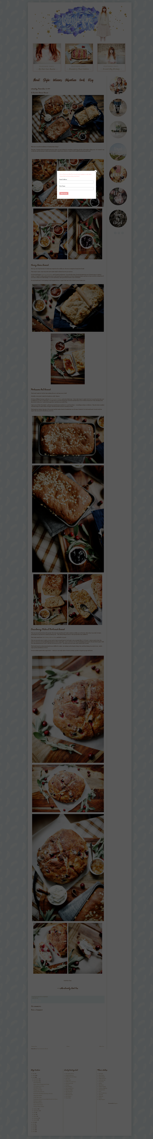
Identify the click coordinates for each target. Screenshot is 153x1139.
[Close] (95, 171)
